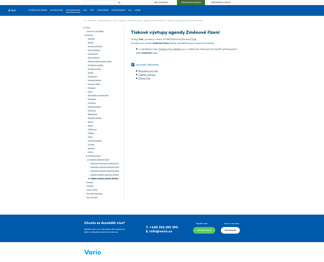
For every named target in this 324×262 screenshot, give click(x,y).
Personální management (98, 95)
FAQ (85, 10)
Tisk (194, 39)
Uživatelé (92, 21)
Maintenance (118, 10)
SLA (130, 10)
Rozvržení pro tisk (148, 71)
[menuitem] (161, 2)
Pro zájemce (161, 3)
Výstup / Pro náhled (169, 49)
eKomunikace (93, 58)
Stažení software (37, 10)
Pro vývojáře (92, 197)
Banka (90, 43)
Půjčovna (92, 111)
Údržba (91, 133)
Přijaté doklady (94, 107)
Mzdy (90, 92)
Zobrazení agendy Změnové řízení (104, 171)
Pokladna (92, 99)
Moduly (122, 21)
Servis (90, 122)
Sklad (90, 126)
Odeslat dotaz (204, 230)
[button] (84, 28)
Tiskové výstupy (147, 75)
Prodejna (92, 103)
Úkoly (90, 137)
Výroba (91, 145)
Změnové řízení (135, 21)
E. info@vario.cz (159, 231)
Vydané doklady (95, 141)
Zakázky (91, 148)
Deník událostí (94, 50)
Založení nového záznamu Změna (104, 175)
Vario (115, 21)
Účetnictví (92, 129)
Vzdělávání (103, 10)
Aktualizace (56, 10)
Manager (92, 88)
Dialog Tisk (144, 78)
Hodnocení (92, 77)
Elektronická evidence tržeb (100, 61)
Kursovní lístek (94, 84)
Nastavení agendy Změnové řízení (104, 167)
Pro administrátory (95, 194)
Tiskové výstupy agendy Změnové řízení (107, 179)
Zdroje (90, 152)
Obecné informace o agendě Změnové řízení (109, 163)
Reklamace (92, 114)
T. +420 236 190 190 (162, 227)
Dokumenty (93, 54)
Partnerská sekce (221, 3)
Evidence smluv (94, 69)
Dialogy (90, 182)
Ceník (138, 10)
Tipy (92, 10)
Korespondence (94, 80)
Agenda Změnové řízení (154, 21)
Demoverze (230, 230)
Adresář (91, 39)
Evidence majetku (95, 65)
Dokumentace (73, 10)
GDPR (90, 73)
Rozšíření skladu (95, 118)
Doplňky (90, 186)
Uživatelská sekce (191, 3)
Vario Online (92, 190)
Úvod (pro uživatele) (95, 31)
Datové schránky (95, 46)
